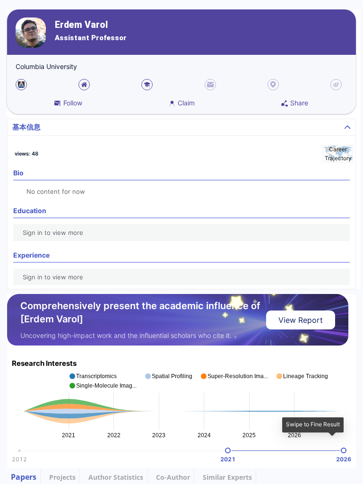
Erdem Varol (81, 24)
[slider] (228, 450)
